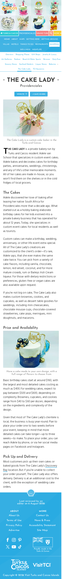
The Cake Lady (24, 69)
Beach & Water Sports (32, 59)
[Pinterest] (20, 540)
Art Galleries (6, 59)
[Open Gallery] (31, 136)
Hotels (15, 44)
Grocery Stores (11, 64)
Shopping (54, 44)
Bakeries (52, 64)
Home (7, 39)
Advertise (14, 530)
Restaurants (41, 44)
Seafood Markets (26, 64)
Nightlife (37, 50)
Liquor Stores (41, 64)
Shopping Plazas (22, 54)
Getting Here (33, 39)
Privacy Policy (14, 525)
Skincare (46, 59)
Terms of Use (14, 520)
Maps (22, 39)
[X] (7, 547)
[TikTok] (20, 547)
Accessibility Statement (42, 525)
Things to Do (26, 44)
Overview (9, 54)
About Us (14, 515)
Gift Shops (36, 54)
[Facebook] (7, 540)
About (15, 39)
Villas (6, 44)
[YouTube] (14, 547)
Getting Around (49, 39)
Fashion (17, 59)
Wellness (25, 50)
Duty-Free (56, 59)
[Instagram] (14, 540)
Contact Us (42, 515)
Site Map (42, 530)
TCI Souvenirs (38, 69)
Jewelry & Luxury (50, 54)
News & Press (42, 520)
